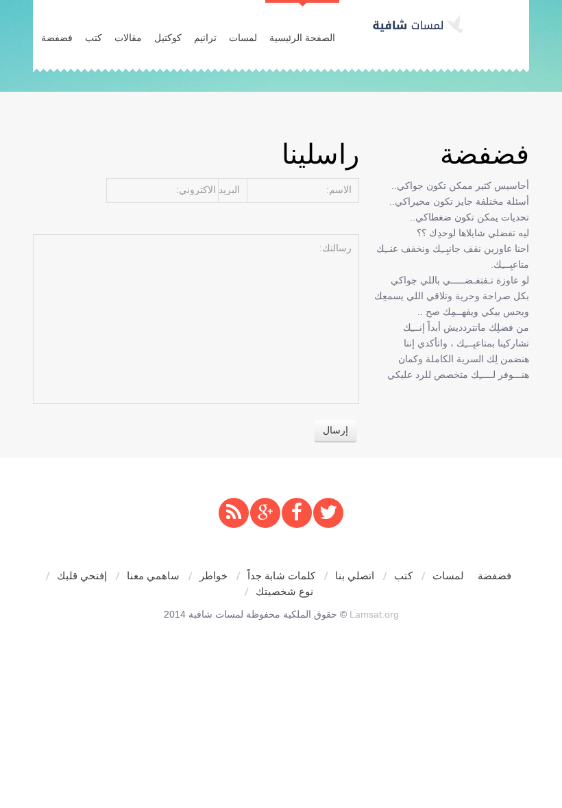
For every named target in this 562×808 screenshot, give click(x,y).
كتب (93, 37)
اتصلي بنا (354, 575)
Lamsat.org (374, 614)
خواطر (213, 575)
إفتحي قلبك (82, 575)
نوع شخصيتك (284, 591)
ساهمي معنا (153, 575)
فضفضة (57, 37)
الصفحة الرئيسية (302, 37)
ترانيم (205, 37)
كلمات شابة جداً (281, 575)
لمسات (243, 37)
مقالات (128, 37)
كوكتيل (168, 37)
